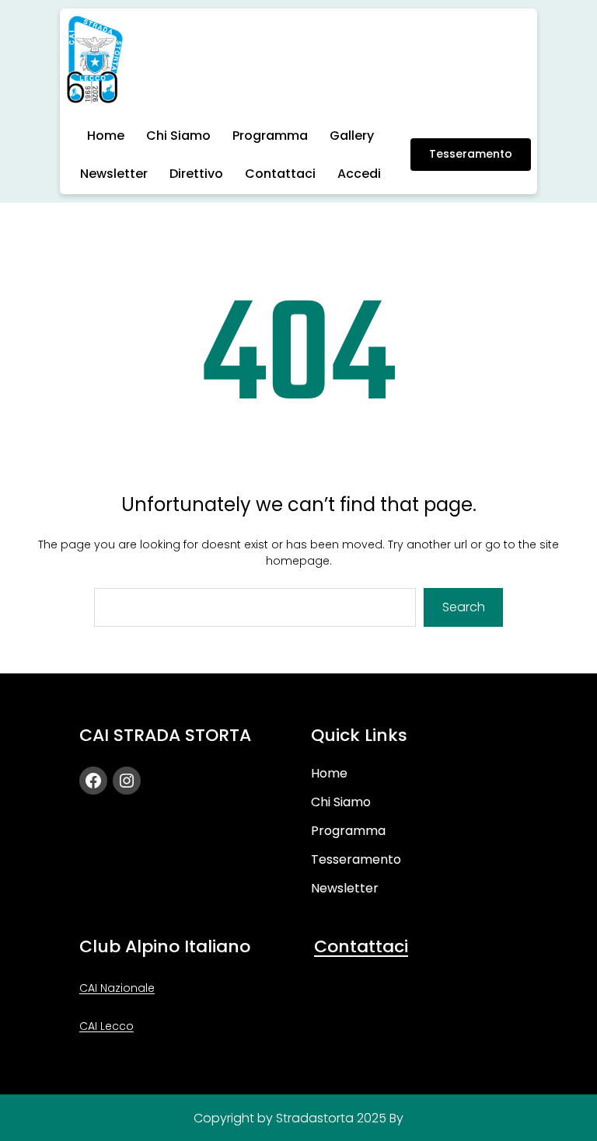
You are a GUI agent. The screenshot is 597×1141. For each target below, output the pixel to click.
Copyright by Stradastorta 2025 (290, 1118)
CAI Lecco (106, 1026)
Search (463, 607)
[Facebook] (93, 781)
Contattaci (361, 946)
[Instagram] (127, 781)
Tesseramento (470, 154)
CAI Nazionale (117, 988)
